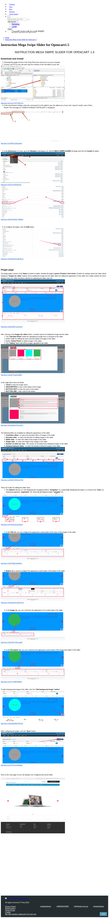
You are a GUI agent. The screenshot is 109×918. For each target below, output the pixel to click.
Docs (10, 7)
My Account (12, 22)
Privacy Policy (10, 906)
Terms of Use (10, 910)
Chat (103, 914)
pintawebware (45, 906)
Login (14, 26)
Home (7, 38)
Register (16, 24)
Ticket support (13, 14)
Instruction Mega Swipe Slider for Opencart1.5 (21, 40)
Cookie (8, 912)
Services (12, 12)
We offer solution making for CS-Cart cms (20, 914)
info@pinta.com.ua (81, 906)
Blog (10, 9)
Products (12, 4)
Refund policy (10, 908)
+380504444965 (62, 906)
